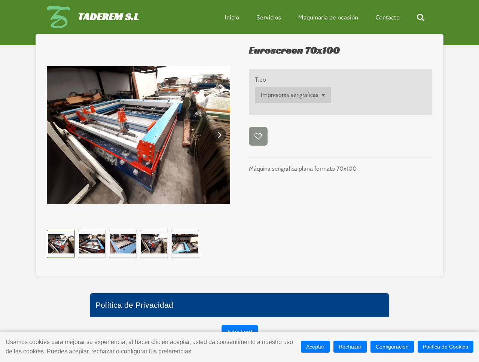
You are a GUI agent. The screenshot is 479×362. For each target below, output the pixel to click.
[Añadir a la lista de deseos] (258, 136)
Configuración (392, 347)
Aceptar (315, 347)
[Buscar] (420, 17)
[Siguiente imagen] (218, 135)
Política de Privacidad (134, 305)
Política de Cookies (445, 347)
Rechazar (350, 347)
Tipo (260, 79)
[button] (61, 244)
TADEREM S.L (108, 16)
